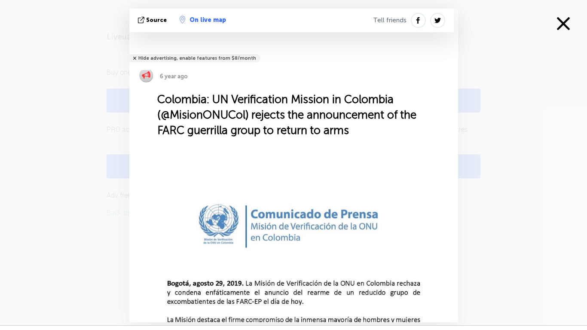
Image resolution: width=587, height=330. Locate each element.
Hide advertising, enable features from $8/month (197, 58)
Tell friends (390, 20)
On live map (208, 20)
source (156, 20)
